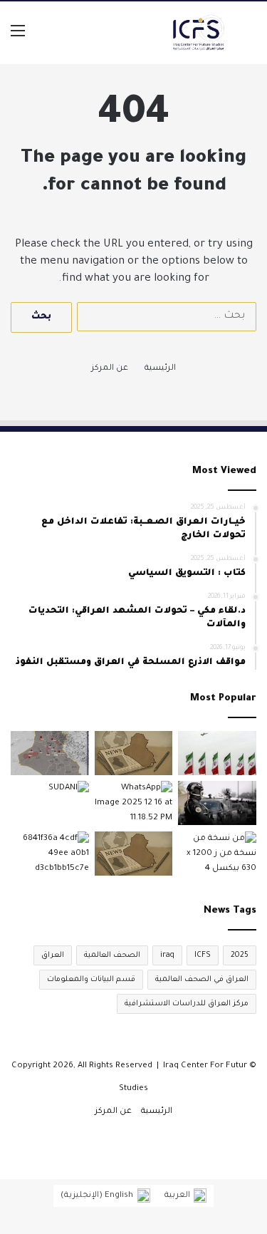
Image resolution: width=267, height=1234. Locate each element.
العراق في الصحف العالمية (201, 979)
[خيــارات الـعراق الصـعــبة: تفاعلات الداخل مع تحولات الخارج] (217, 753)
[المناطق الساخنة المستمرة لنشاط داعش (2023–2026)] (50, 753)
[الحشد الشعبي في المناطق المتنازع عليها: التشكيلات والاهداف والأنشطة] (217, 853)
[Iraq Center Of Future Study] (199, 32)
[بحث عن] (249, 38)
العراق (52, 955)
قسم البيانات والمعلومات (91, 979)
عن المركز (109, 368)
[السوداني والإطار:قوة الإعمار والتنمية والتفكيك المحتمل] (50, 803)
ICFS (202, 955)
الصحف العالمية (112, 955)
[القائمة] (18, 38)
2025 (239, 955)
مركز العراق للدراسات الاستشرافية (186, 1004)
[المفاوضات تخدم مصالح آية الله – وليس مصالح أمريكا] (50, 853)
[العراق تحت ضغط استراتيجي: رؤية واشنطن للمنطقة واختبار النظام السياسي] (134, 803)
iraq (167, 955)
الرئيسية (160, 368)
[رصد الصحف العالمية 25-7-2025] (134, 853)
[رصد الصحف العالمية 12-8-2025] (134, 753)
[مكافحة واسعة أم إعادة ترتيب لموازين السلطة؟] (217, 803)
